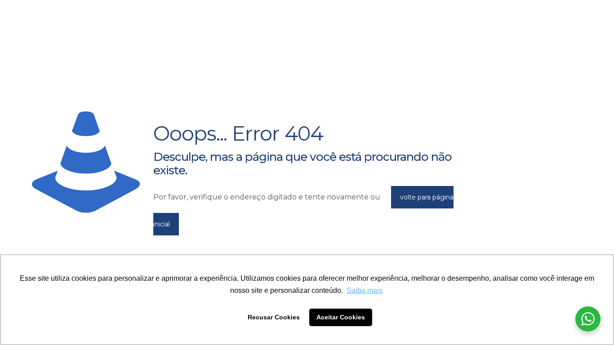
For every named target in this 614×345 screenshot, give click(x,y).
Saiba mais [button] (365, 290)
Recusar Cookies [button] (274, 317)
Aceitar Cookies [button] (340, 317)
